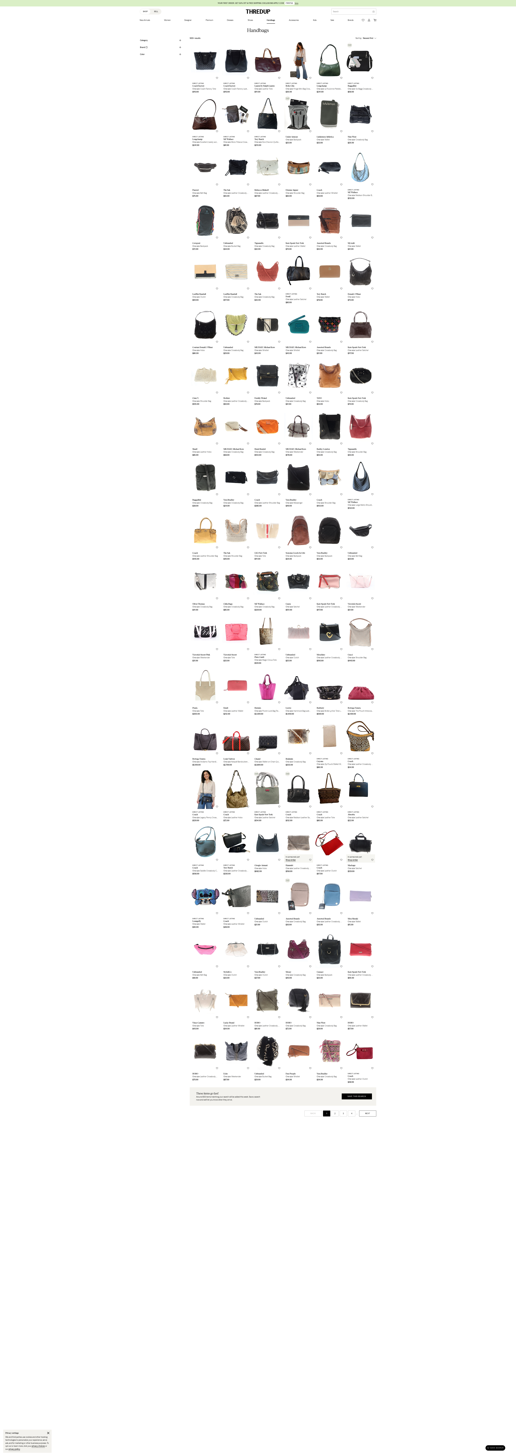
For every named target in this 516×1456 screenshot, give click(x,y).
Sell (156, 11)
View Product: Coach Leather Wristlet (330, 175)
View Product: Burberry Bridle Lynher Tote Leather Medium (330, 691)
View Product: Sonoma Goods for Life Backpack (298, 536)
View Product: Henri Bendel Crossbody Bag (267, 433)
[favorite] (217, 78)
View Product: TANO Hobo (330, 382)
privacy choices (38, 1446)
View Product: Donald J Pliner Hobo (361, 279)
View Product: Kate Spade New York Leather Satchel (361, 331)
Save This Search (357, 1096)
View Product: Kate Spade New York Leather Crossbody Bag (330, 587)
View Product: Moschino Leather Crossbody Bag (330, 639)
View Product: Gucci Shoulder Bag (361, 639)
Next (367, 1113)
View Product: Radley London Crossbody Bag (330, 433)
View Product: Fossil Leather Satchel (298, 279)
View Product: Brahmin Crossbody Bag (298, 744)
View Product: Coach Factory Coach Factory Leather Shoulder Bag (236, 68)
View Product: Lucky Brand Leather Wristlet (236, 1006)
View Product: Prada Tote (205, 691)
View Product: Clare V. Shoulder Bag (205, 382)
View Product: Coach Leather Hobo (236, 797)
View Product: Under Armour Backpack (298, 122)
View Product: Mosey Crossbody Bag (298, 955)
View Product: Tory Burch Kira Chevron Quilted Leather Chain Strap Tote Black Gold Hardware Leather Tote (267, 122)
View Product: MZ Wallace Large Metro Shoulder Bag (361, 485)
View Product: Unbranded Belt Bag (361, 536)
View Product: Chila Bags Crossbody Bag (236, 587)
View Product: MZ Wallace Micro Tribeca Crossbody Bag (236, 122)
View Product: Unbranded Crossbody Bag (236, 331)
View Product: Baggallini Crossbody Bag (205, 485)
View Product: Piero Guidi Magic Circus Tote (267, 639)
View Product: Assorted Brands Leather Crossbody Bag (330, 903)
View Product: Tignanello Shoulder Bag (361, 433)
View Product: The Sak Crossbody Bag (267, 279)
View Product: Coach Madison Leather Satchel (298, 797)
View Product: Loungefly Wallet (205, 903)
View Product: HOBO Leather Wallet (361, 1006)
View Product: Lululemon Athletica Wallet (330, 122)
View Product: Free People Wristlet (298, 1058)
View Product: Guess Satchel (298, 587)
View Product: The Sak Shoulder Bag (236, 536)
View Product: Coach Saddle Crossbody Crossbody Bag (205, 850)
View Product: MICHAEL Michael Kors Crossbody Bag (236, 433)
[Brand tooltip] (146, 47)
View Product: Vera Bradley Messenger (298, 485)
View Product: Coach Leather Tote (330, 797)
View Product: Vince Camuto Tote (205, 1006)
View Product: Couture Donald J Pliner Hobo (205, 331)
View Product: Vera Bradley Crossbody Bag (236, 485)
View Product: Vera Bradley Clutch (267, 955)
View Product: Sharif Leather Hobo (205, 433)
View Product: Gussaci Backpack (330, 955)
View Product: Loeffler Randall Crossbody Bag (236, 279)
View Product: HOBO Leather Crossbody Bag (267, 1006)
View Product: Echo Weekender (236, 1058)
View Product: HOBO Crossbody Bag (298, 1006)
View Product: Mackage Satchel (361, 850)
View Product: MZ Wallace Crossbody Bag (267, 587)
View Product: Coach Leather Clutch (330, 850)
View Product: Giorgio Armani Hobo (267, 850)
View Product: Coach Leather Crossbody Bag (361, 744)
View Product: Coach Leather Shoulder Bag (267, 485)
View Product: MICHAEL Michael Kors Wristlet (267, 331)
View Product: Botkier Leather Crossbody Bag (236, 382)
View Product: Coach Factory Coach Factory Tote (205, 68)
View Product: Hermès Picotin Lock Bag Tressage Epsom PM (267, 691)
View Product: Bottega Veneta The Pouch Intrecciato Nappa (361, 691)
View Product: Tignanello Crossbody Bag (267, 227)
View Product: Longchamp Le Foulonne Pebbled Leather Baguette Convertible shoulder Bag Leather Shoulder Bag (330, 68)
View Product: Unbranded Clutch (298, 639)
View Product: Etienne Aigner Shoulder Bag (298, 175)
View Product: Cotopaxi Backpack (205, 227)
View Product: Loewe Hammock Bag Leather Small (298, 691)
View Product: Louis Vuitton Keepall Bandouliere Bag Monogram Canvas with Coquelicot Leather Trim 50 (236, 744)
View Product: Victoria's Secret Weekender (361, 587)
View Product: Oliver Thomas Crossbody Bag (205, 587)
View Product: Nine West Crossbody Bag (361, 122)
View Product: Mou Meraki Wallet (361, 903)
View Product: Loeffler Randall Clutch (205, 279)
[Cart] (375, 20)
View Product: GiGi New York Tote (267, 536)
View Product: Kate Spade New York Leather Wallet (298, 227)
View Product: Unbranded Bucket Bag (236, 227)
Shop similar (291, 860)
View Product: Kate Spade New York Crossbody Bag (361, 382)
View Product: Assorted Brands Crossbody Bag (330, 227)
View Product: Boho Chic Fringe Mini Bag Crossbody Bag (298, 68)
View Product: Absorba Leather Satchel (361, 797)
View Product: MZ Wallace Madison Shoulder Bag (361, 175)
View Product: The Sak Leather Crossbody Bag (236, 175)
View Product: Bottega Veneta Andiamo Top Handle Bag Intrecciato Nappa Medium (205, 744)
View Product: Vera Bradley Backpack (330, 536)
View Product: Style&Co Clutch (236, 955)
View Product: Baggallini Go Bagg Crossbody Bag (361, 68)
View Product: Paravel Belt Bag (205, 175)
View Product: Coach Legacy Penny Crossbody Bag (205, 797)
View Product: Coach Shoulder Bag (330, 485)
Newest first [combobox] (368, 38)
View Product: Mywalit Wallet (361, 227)
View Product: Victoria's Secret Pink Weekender (205, 639)
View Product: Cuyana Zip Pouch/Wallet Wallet (330, 744)
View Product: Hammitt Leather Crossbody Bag (298, 850)
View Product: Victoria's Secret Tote (236, 639)
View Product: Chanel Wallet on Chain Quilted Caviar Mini (267, 744)
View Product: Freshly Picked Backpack (267, 382)
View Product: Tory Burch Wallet (330, 279)
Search (336, 11)
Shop (145, 11)
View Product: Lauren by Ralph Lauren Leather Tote (267, 68)
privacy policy (14, 1449)
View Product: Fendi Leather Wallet (236, 691)
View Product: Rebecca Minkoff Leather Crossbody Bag (267, 175)
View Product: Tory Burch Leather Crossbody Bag (236, 850)
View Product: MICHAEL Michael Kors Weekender (298, 433)
